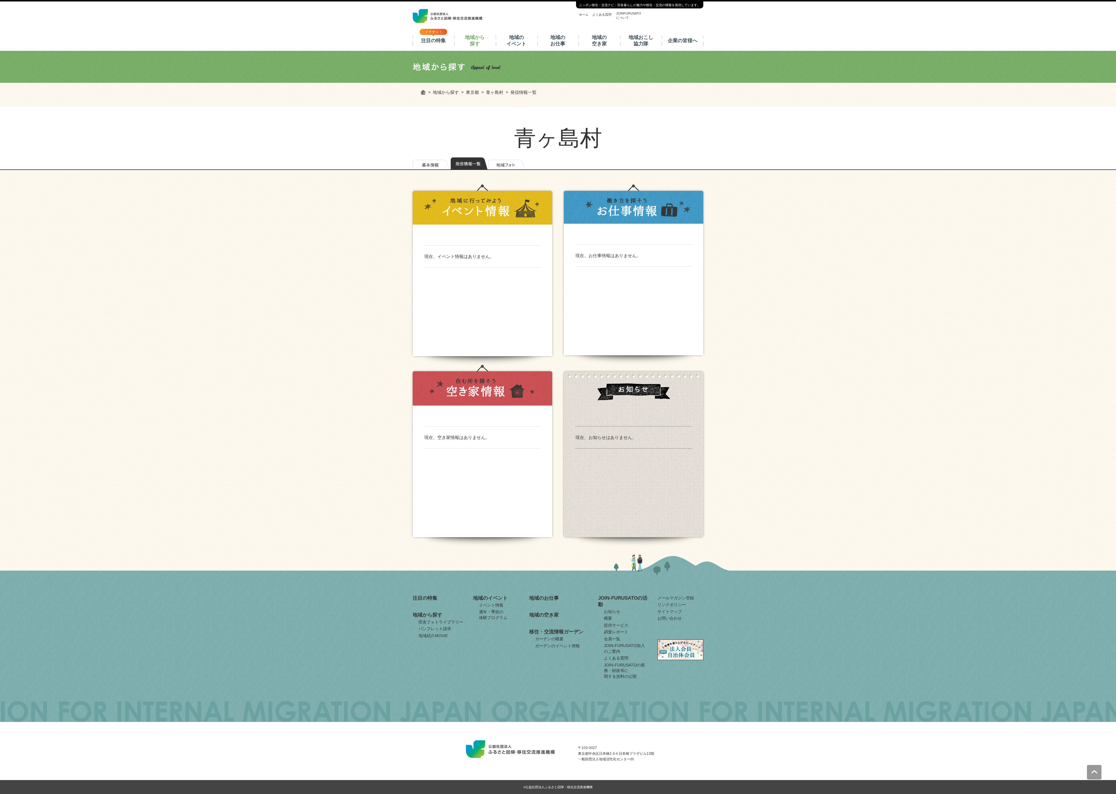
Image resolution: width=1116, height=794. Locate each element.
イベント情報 (491, 605)
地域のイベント (516, 40)
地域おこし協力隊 (641, 40)
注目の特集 (433, 40)
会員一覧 (612, 639)
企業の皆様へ (683, 40)
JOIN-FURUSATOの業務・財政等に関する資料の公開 (624, 671)
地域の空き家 (599, 40)
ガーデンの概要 (549, 639)
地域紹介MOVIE (433, 635)
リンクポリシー (671, 604)
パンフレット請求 (435, 628)
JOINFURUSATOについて (628, 15)
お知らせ (612, 611)
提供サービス (616, 625)
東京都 (472, 92)
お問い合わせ (669, 618)
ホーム (584, 14)
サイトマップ (669, 611)
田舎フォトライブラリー (441, 622)
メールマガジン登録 (675, 598)
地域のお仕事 (557, 40)
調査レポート (616, 632)
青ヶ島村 (494, 92)
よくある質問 (601, 14)
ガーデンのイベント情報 (557, 646)
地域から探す (475, 40)
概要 (608, 618)
